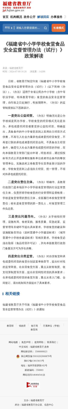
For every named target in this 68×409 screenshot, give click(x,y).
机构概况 (16, 17)
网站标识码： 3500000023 (34, 351)
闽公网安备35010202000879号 (36, 356)
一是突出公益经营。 (22, 115)
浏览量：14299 (37, 71)
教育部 (10, 325)
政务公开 (30, 17)
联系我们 (51, 342)
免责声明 (26, 342)
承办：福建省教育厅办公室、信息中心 (34, 404)
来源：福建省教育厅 (13, 68)
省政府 (22, 325)
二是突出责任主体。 (22, 182)
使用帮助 (38, 342)
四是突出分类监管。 (22, 256)
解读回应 (43, 17)
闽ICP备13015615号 (34, 360)
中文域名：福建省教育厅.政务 (34, 346)
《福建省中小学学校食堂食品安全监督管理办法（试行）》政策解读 (34, 49)
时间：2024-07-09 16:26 (15, 71)
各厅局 (34, 325)
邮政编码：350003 (34, 370)
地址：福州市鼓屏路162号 (34, 365)
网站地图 (13, 342)
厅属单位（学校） (52, 325)
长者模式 (58, 27)
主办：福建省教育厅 (34, 400)
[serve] (17, 7)
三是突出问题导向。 (22, 216)
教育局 (34, 329)
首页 (6, 17)
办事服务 (57, 17)
